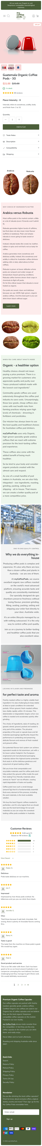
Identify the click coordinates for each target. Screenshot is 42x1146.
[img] (6, 865)
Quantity (6, 114)
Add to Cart (21, 127)
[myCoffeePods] (21, 16)
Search (5, 1060)
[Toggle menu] (4, 15)
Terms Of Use (8, 1079)
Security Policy (8, 1082)
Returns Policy (8, 1064)
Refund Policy (8, 1068)
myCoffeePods (12, 1141)
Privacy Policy (8, 1075)
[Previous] (4, 5)
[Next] (38, 5)
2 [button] (18, 985)
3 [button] (21, 985)
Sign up (9, 1119)
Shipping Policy (9, 1071)
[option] (21, 42)
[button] (8, 93)
